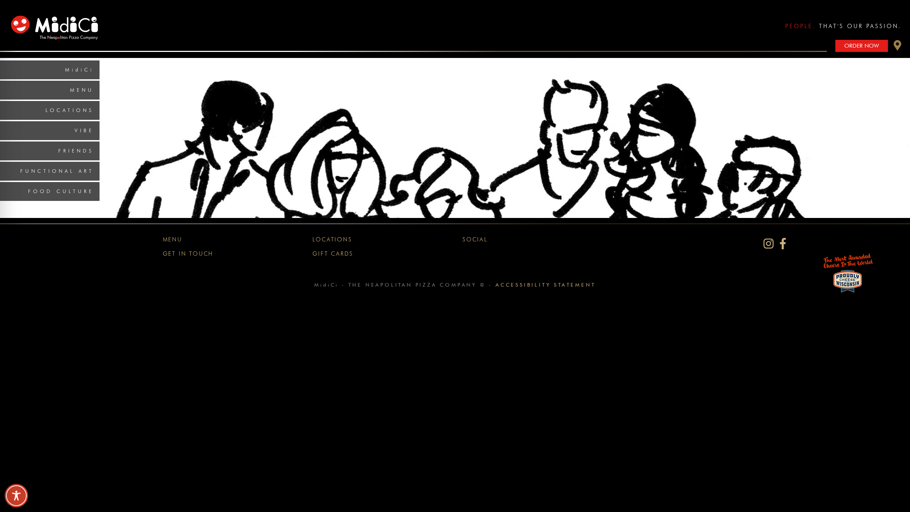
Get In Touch (188, 253)
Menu (82, 90)
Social (475, 239)
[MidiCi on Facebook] (783, 244)
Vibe (84, 130)
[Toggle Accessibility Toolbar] (16, 496)
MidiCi (79, 70)
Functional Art (57, 171)
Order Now (861, 45)
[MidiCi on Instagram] (769, 244)
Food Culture (61, 191)
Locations (70, 110)
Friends (76, 151)
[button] (897, 47)
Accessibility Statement (545, 285)
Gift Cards (332, 253)
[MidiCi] (57, 23)
